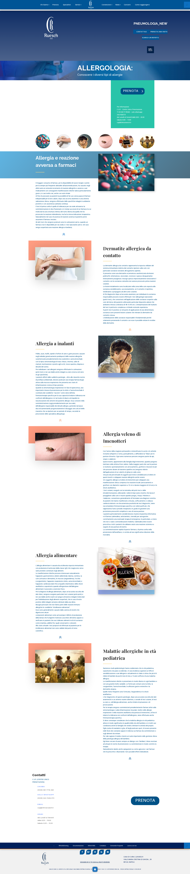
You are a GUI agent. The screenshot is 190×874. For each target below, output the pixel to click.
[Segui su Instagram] (95, 852)
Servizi (77, 5)
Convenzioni (106, 5)
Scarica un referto (150, 37)
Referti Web (91, 846)
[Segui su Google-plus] (88, 852)
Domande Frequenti (116, 846)
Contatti (127, 5)
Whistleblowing (64, 846)
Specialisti (67, 5)
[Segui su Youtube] (107, 852)
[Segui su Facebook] (82, 852)
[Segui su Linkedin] (101, 852)
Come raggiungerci (142, 5)
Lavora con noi (132, 846)
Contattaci (141, 32)
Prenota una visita (158, 32)
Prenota (55, 5)
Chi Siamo (44, 5)
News (117, 5)
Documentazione (78, 846)
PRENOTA (130, 91)
